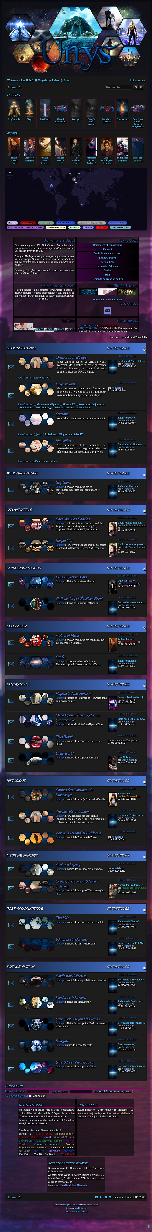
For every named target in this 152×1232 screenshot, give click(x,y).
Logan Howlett (130, 583)
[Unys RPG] (76, 39)
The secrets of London (72, 811)
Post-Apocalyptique (24, 909)
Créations (50, 434)
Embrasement (123, 119)
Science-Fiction (20, 967)
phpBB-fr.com (80, 1208)
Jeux (39, 434)
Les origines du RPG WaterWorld (132, 943)
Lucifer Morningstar (107, 159)
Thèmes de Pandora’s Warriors (132, 1001)
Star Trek (39, 1150)
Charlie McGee (68, 1185)
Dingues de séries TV (71, 434)
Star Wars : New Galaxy (74, 1062)
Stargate (62, 1040)
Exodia (60, 657)
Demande (98, 299)
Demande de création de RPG (107, 279)
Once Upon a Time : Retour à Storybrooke (138, 123)
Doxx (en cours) (126, 1044)
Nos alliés (63, 440)
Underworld (64, 753)
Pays (66, 80)
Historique (16, 781)
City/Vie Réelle (19, 510)
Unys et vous (65, 384)
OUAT (22, 1144)
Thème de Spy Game (129, 486)
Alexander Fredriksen (134, 887)
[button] (52, 186)
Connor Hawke (60, 159)
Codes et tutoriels (64, 407)
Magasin (42, 80)
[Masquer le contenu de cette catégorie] (144, 349)
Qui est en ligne (31, 1105)
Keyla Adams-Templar (130, 523)
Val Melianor (76, 159)
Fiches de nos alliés (46, 461)
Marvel (70, 1140)
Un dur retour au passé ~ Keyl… (132, 544)
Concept (107, 249)
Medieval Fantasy (21, 856)
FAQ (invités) (42, 407)
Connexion (14, 1086)
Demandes (26, 407)
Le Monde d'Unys (20, 348)
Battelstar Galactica (107, 120)
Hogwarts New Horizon (73, 693)
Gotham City (26, 1140)
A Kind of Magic (27, 223)
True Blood (101, 227)
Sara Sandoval (125, 793)
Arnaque (76, 119)
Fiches (55, 80)
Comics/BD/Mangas (23, 568)
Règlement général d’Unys (132, 361)
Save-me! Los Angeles (56, 227)
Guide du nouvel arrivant (107, 253)
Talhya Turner (14, 159)
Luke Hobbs (122, 158)
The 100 (62, 918)
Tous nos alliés (114, 299)
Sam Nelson (124, 757)
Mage (29, 119)
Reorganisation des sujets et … (132, 697)
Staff (107, 274)
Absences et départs (47, 404)
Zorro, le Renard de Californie (78, 833)
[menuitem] (29, 80)
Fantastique (17, 684)
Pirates (70, 1144)
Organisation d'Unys (71, 357)
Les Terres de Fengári (49, 1140)
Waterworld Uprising (120, 227)
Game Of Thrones (64, 1137)
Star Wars (54, 1150)
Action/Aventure (21, 473)
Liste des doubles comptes (132, 719)
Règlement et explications (107, 245)
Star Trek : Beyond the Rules (78, 1019)
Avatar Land (84, 407)
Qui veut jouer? (126, 581)
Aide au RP (68, 404)
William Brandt (45, 159)
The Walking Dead (44, 1154)
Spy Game (88, 227)
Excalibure (45, 119)
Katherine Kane (91, 159)
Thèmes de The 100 (128, 921)
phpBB (67, 1205)
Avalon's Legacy (45, 223)
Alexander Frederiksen (130, 885)
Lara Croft (29, 158)
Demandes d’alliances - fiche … (132, 444)
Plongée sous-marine (91, 121)
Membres (12, 223)
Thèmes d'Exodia (127, 661)
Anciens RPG (42, 377)
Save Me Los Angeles (62, 1147)
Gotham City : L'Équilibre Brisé (91, 223)
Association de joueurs (91, 404)
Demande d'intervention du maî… (132, 815)
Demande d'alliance (107, 266)
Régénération (14, 119)
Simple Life (74, 227)
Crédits (107, 270)
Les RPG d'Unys (107, 257)
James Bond (138, 158)
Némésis (126, 363)
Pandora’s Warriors (71, 997)
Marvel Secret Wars (60, 120)
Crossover (16, 626)
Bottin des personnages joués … (132, 602)
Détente (62, 414)
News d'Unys (108, 262)
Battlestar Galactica (65, 223)
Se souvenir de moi (17, 1095)
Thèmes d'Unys (126, 418)
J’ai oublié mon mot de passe (112, 1091)
